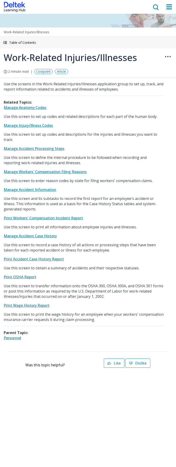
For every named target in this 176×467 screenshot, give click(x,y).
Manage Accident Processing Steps (34, 148)
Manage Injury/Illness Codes (28, 125)
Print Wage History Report (27, 305)
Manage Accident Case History (30, 235)
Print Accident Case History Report (34, 259)
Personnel (12, 337)
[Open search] (155, 6)
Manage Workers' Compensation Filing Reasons (45, 171)
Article (61, 71)
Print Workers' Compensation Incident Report (43, 218)
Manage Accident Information (30, 189)
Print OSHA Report (20, 276)
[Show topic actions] (167, 56)
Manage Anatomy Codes (25, 107)
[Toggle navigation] (169, 6)
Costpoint (43, 71)
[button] (88, 42)
